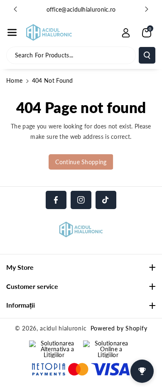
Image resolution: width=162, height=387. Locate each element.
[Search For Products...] (147, 55)
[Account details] (126, 33)
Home (14, 80)
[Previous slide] (15, 9)
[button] (12, 32)
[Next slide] (146, 9)
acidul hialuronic (63, 328)
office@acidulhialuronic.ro (81, 9)
